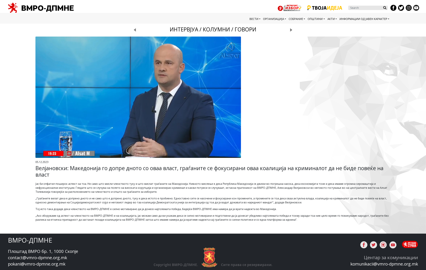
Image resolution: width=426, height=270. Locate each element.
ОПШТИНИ (315, 19)
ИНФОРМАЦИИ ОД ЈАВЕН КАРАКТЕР (363, 19)
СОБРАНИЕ (296, 19)
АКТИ (331, 19)
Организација (273, 19)
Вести (253, 19)
